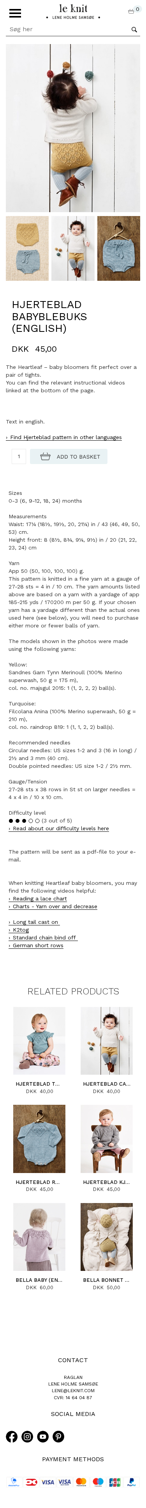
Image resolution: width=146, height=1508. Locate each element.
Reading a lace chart (40, 898)
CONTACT (73, 1360)
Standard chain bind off (45, 937)
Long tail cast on (36, 922)
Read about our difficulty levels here (61, 828)
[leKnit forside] (73, 11)
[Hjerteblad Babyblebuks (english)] (73, 127)
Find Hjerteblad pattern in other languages (66, 437)
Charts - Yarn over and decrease (55, 906)
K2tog (21, 930)
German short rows (38, 945)
